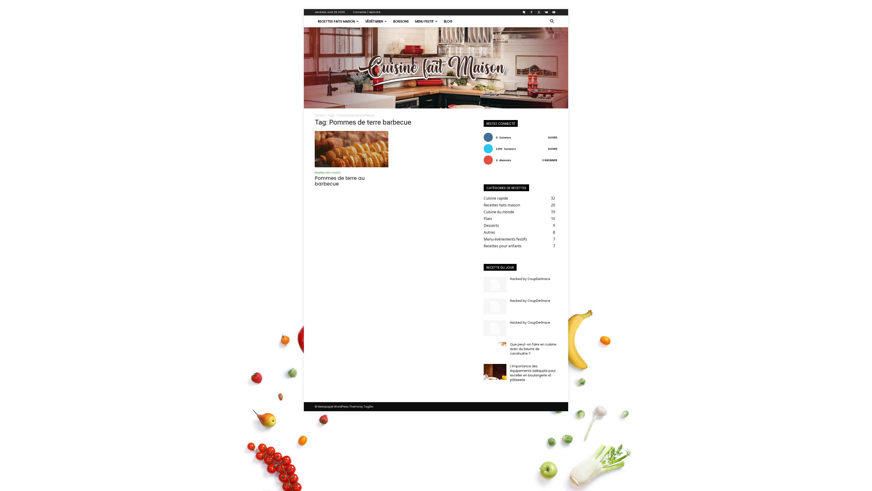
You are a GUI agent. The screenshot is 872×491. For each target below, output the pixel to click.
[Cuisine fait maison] (436, 67)
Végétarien (374, 21)
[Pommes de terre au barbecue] (351, 149)
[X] (538, 12)
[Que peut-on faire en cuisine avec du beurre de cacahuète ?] (495, 350)
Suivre (552, 137)
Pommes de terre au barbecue (340, 181)
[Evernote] (523, 12)
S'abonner (549, 160)
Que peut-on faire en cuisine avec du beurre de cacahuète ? (533, 349)
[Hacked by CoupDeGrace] (495, 285)
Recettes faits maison (336, 21)
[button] (551, 21)
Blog (448, 21)
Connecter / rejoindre (366, 12)
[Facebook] (531, 12)
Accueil (319, 115)
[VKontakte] (546, 12)
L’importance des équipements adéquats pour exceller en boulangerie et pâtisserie (533, 373)
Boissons (401, 21)
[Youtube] (553, 12)
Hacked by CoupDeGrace (530, 279)
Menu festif (424, 21)
